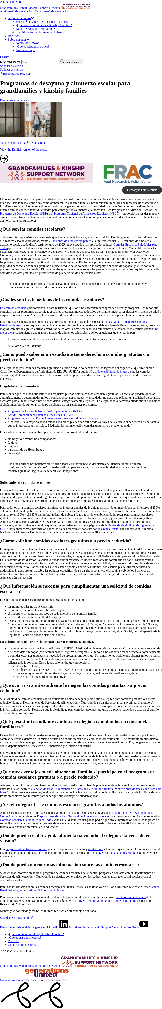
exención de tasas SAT (45, 788)
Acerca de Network (28, 43)
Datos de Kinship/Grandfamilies (36, 28)
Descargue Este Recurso (142, 190)
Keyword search (10, 62)
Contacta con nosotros (22, 944)
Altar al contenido (11, 1)
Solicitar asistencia (11, 66)
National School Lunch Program (46, 890)
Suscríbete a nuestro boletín (17, 917)
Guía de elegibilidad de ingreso (109, 371)
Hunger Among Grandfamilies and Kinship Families (107, 900)
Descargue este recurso (14, 100)
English (4, 56)
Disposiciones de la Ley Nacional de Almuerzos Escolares (73, 816)
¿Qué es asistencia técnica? (32, 46)
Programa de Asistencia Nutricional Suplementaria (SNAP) (45, 411)
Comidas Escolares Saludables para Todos (26, 820)
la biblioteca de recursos (131, 897)
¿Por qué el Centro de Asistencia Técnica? (42, 21)
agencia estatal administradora (117, 852)
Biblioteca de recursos (16, 73)
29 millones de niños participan (68, 241)
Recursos (13, 36)
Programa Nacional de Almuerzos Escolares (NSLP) (86, 213)
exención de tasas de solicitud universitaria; (87, 788)
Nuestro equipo (25, 50)
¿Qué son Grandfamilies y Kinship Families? (44, 25)
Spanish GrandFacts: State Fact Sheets (40, 32)
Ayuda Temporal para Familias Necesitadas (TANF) (40, 414)
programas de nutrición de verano (26, 849)
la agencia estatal (108, 528)
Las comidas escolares (14, 308)
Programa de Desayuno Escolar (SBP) (24, 213)
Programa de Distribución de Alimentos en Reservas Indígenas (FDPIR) (53, 418)
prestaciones (95, 849)
